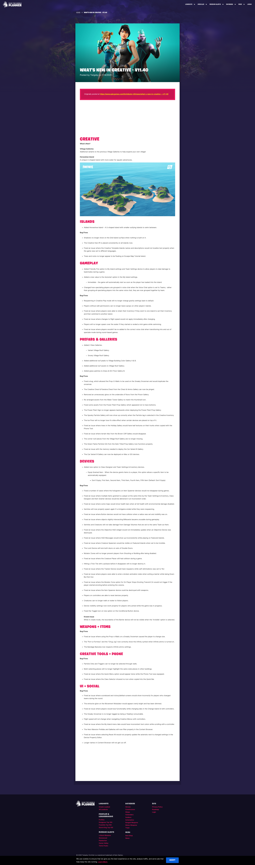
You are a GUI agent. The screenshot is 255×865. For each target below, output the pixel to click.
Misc (240, 4)
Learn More (102, 862)
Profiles (201, 4)
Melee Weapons (131, 825)
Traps (127, 828)
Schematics (129, 820)
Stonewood (103, 838)
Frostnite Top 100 (105, 825)
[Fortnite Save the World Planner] (12, 4)
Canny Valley (103, 843)
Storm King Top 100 (106, 827)
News (127, 838)
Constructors (130, 809)
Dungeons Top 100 (105, 822)
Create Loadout (104, 807)
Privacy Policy (157, 807)
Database (229, 4)
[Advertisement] (127, 117)
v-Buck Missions (105, 835)
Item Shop (129, 836)
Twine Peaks (103, 846)
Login (249, 4)
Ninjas (127, 812)
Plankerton (103, 840)
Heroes (128, 807)
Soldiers (128, 817)
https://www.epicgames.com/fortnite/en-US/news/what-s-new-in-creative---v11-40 (134, 94)
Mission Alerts (215, 4)
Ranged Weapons (131, 822)
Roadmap (155, 809)
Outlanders (129, 815)
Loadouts (188, 4)
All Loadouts (103, 809)
